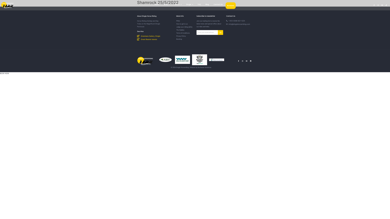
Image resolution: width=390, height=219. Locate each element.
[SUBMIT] (220, 32)
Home (157, 4)
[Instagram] (378, 5)
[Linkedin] (250, 61)
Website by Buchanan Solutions (200, 67)
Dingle (188, 4)
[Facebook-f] (374, 5)
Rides (166, 4)
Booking (230, 6)
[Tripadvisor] (382, 5)
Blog (207, 4)
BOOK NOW (4, 73)
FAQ (199, 4)
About (177, 4)
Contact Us (218, 4)
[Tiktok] (386, 5)
